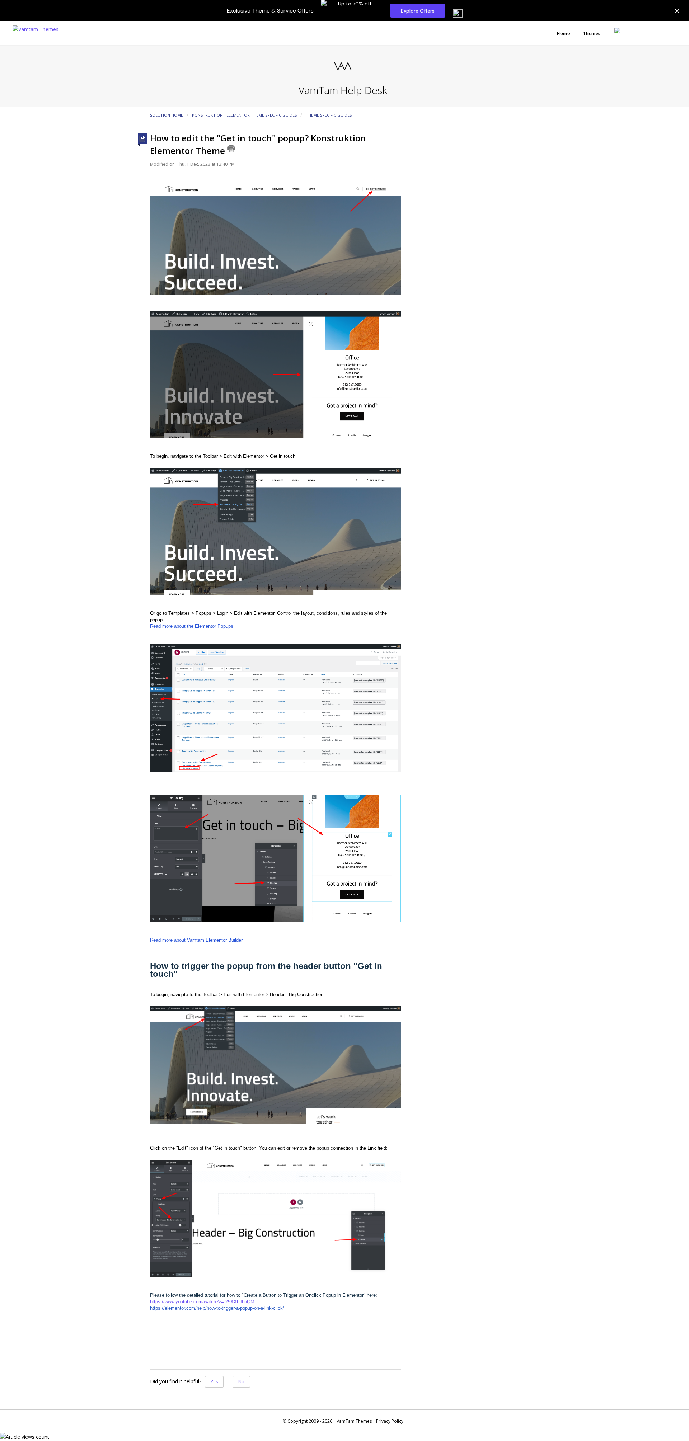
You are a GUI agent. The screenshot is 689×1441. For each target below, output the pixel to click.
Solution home (167, 115)
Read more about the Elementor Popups (191, 626)
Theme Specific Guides (329, 115)
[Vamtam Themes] (35, 28)
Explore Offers (418, 11)
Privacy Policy (389, 1421)
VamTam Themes (354, 1421)
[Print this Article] (231, 148)
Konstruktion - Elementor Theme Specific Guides (244, 115)
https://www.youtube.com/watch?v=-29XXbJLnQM (202, 1301)
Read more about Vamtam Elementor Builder (196, 940)
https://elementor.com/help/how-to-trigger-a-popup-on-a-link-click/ (217, 1308)
